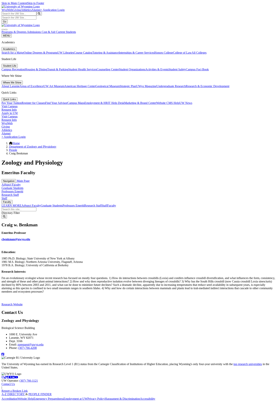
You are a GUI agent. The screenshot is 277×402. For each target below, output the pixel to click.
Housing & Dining (36, 69)
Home (16, 143)
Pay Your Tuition (12, 103)
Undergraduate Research (171, 86)
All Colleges (199, 52)
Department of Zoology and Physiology (32, 146)
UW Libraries (65, 52)
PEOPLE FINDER (40, 394)
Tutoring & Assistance (105, 52)
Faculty (7, 202)
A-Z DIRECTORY (13, 394)
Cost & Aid (49, 32)
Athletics (26, 9)
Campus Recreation (13, 69)
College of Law (182, 52)
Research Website (12, 304)
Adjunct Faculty (11, 184)
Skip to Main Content (14, 3)
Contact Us (8, 384)
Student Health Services (82, 69)
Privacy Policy (96, 398)
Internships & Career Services (136, 52)
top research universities (247, 364)
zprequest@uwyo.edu (31, 344)
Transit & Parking (57, 69)
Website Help (26, 398)
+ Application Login (53, 9)
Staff (4, 198)
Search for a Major (13, 52)
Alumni (36, 9)
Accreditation (10, 398)
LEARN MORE (11, 205)
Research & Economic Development (207, 86)
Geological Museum (108, 86)
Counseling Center (108, 69)
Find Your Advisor (56, 103)
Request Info (9, 109)
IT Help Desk (116, 103)
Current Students (66, 32)
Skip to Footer (35, 3)
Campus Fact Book (197, 69)
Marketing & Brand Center (140, 103)
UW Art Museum (54, 86)
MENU (6, 35)
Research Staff (10, 194)
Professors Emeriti (12, 191)
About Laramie (11, 86)
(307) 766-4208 (27, 347)
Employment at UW (75, 398)
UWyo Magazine (146, 86)
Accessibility (147, 398)
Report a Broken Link (15, 390)
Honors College (163, 52)
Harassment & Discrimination (122, 398)
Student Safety (177, 69)
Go (4, 21)
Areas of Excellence (32, 86)
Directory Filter (11, 212)
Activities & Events (156, 69)
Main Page (23, 180)
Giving (17, 9)
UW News (185, 103)
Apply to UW (10, 113)
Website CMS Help (167, 103)
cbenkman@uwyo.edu (16, 239)
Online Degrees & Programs (40, 52)
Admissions (34, 32)
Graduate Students (12, 188)
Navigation (9, 181)
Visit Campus (10, 106)
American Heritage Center (80, 86)
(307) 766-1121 (28, 380)
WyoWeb (7, 9)
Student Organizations (132, 69)
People (13, 150)
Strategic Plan (128, 86)
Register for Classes (33, 103)
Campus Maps (75, 103)
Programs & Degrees (14, 32)
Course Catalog (83, 52)
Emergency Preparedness (49, 398)
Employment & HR (96, 103)
